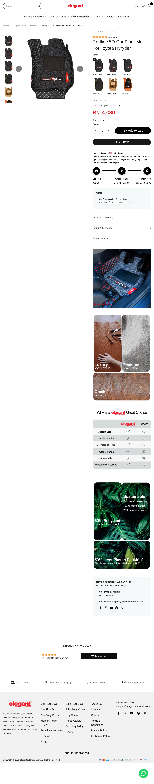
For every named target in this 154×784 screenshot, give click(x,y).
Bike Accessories (80, 16)
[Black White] (99, 65)
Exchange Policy (100, 736)
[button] (100, 37)
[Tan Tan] (127, 84)
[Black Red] (113, 65)
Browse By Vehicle (34, 16)
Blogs (44, 741)
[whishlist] (143, 6)
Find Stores (123, 16)
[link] (118, 713)
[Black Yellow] (99, 84)
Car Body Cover (50, 715)
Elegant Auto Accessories (25, 25)
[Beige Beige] (113, 84)
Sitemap (45, 736)
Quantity (96, 124)
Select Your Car (100, 100)
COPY (131, 202)
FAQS (69, 732)
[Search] (39, 6)
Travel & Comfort (103, 16)
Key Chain (72, 715)
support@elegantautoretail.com (127, 601)
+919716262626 (106, 595)
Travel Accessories (51, 730)
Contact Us (97, 709)
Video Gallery (73, 720)
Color (95, 54)
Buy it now (122, 142)
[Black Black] (127, 65)
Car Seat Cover (49, 703)
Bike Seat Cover (75, 703)
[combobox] (22, 6)
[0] (149, 5)
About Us (96, 703)
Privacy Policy (99, 730)
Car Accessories (57, 16)
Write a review (99, 656)
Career (95, 715)
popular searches (76, 753)
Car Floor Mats (49, 709)
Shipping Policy (74, 726)
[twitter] (145, 713)
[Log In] (136, 6)
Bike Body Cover (75, 709)
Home (6, 25)
